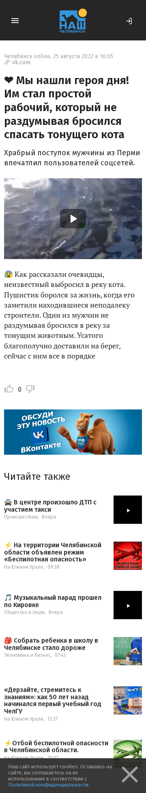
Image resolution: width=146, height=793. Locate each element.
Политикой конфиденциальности (48, 785)
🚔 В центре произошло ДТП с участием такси (50, 506)
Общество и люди (24, 612)
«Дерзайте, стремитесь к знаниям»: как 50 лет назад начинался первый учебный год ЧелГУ (52, 700)
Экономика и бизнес (27, 655)
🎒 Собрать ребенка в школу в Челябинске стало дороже (51, 644)
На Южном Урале (23, 567)
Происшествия (21, 517)
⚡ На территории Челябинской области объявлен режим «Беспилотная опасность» (52, 552)
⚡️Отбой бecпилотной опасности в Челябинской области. (56, 747)
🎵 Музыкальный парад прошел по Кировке (52, 601)
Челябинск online (27, 56)
